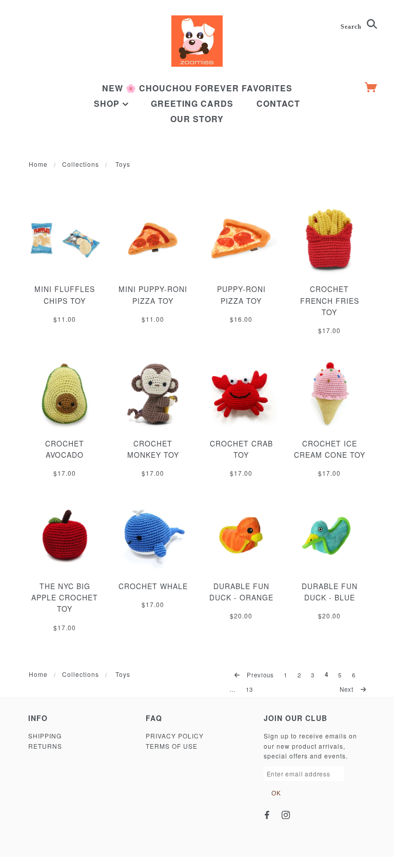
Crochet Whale (153, 586)
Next (348, 689)
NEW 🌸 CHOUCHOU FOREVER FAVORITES (197, 88)
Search (352, 26)
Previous (259, 675)
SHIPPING (45, 735)
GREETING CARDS (192, 103)
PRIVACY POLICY (175, 735)
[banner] (197, 41)
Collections (80, 164)
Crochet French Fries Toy (329, 300)
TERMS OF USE (172, 746)
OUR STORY (197, 119)
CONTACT (278, 103)
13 (249, 689)
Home (38, 164)
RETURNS (45, 746)
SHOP (108, 103)
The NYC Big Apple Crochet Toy (64, 597)
